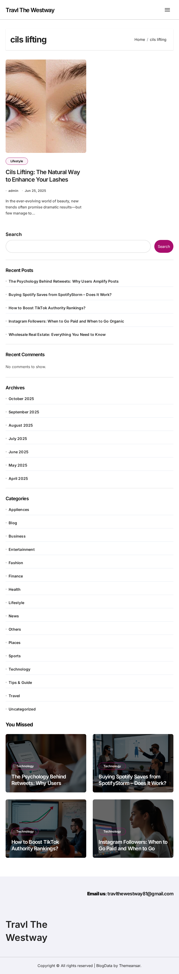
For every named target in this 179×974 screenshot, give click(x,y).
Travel (14, 695)
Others (15, 629)
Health (15, 589)
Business (17, 536)
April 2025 (18, 478)
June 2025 (18, 452)
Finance (16, 576)
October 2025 (21, 398)
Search (14, 234)
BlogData (104, 965)
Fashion (16, 562)
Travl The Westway (30, 10)
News (14, 616)
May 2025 (18, 465)
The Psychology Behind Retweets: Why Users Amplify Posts (64, 281)
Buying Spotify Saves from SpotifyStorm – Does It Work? (60, 294)
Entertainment (22, 549)
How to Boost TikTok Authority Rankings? (47, 308)
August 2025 (21, 425)
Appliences (19, 509)
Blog (13, 522)
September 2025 (24, 412)
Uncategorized (22, 709)
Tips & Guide (20, 682)
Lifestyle (16, 161)
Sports (15, 656)
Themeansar (129, 965)
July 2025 (18, 438)
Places (15, 642)
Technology (19, 669)
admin (13, 191)
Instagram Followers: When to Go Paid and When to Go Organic (66, 321)
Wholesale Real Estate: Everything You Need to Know (57, 334)
